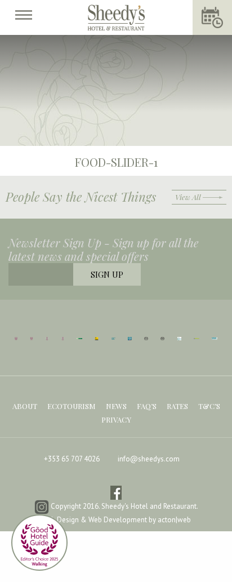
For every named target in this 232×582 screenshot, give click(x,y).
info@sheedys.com (149, 459)
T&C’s (209, 406)
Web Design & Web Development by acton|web (116, 520)
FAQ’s (147, 406)
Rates (177, 406)
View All (188, 197)
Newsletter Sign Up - (103, 249)
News (116, 406)
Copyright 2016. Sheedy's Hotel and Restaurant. (123, 507)
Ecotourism (71, 406)
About (24, 406)
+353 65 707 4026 (72, 459)
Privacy (116, 419)
